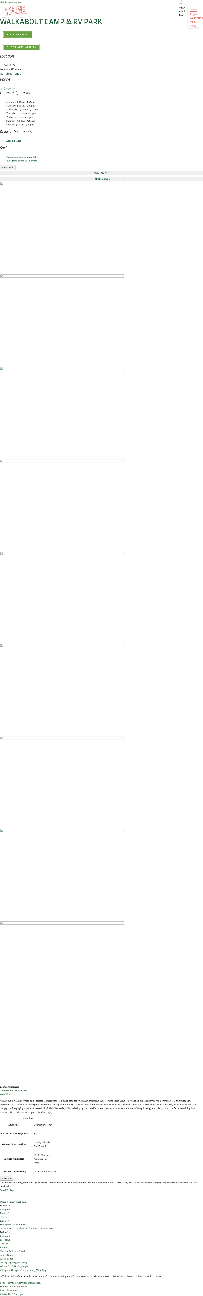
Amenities (6, 1178)
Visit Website (17, 34)
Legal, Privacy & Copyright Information (20, 1282)
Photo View (100, 179)
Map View (100, 173)
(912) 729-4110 (7, 88)
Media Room (6, 1258)
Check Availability (21, 47)
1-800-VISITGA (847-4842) (14, 1266)
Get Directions (10, 74)
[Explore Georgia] (15, 11)
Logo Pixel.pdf (13, 140)
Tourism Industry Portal (12, 1251)
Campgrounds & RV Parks (13, 1090)
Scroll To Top (7, 1190)
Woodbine (5, 1094)
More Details (7, 167)
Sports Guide (6, 1255)
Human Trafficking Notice (13, 1286)
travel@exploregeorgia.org (13, 1262)
